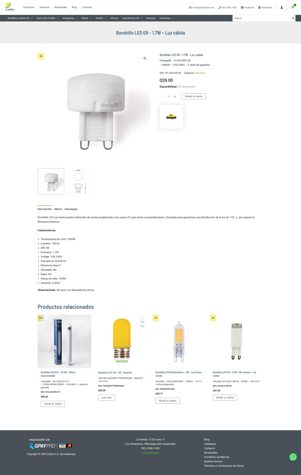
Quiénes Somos (213, 461)
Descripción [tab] (45, 209)
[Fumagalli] (171, 117)
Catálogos (210, 443)
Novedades (211, 452)
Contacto (209, 448)
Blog (207, 439)
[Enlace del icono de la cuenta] (281, 7)
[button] (30, 18)
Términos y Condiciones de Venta (224, 465)
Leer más (106, 397)
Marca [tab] (58, 209)
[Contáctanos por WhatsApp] (293, 457)
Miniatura (200, 73)
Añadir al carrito (194, 96)
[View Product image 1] (51, 181)
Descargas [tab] (71, 209)
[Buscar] (293, 18)
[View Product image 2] (79, 181)
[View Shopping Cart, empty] (293, 7)
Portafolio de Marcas (216, 457)
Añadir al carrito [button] (53, 403)
